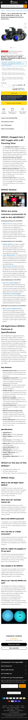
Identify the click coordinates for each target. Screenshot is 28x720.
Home (3, 10)
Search (22, 707)
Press (3, 707)
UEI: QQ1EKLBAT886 (14, 712)
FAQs (22, 705)
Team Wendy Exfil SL (9, 255)
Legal (7, 707)
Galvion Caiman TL (8, 244)
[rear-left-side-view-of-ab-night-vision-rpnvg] (16, 47)
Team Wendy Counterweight (11, 293)
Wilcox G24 (6, 223)
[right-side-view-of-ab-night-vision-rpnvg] (17, 47)
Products (17, 705)
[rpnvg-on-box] (12, 47)
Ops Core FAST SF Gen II (10, 266)
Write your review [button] (14, 644)
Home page (10, 709)
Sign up (22, 686)
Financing (11, 705)
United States (13, 692)
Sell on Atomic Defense (9, 710)
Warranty (5, 705)
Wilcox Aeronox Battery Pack (11, 308)
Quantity (3, 83)
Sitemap (17, 709)
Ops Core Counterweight (10, 283)
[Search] (25, 6)
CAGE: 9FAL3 (20, 710)
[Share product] (25, 23)
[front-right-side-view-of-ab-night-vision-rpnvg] (13, 47)
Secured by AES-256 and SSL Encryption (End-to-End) (14, 717)
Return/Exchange (15, 707)
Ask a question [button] (14, 648)
